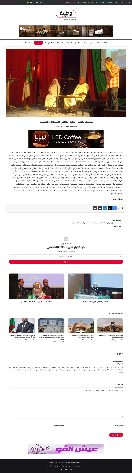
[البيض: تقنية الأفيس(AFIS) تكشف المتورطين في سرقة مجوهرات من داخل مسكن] (51, 325)
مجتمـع (77, 42)
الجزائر (106, 42)
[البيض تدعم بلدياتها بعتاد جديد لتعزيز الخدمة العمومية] (110, 325)
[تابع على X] (68, 126)
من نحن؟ (109, 2)
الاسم (121, 417)
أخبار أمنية (69, 42)
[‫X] (110, 208)
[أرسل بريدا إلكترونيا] (67, 126)
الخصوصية (102, 2)
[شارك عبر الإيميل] (100, 208)
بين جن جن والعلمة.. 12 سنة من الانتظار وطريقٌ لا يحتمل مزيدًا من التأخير (22, 336)
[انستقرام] (112, 226)
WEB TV (38, 42)
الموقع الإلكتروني (58, 425)
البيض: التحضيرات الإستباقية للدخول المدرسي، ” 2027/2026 (82, 336)
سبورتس (98, 42)
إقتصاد (85, 42)
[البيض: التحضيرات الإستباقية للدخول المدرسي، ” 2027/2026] (81, 325)
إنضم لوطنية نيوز (81, 2)
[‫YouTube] (115, 226)
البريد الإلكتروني (118, 425)
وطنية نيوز (73, 126)
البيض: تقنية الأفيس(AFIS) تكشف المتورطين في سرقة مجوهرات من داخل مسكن (51, 337)
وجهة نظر (60, 42)
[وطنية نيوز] (66, 15)
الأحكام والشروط (92, 2)
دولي (91, 42)
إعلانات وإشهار (70, 2)
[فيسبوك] (114, 208)
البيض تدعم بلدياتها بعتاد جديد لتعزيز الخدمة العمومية (111, 336)
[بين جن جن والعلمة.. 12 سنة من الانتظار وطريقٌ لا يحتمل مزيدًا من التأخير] (22, 325)
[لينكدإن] (105, 208)
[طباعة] (95, 208)
